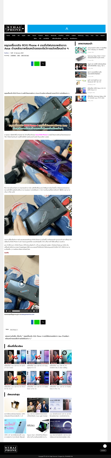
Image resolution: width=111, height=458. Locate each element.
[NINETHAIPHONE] (14, 29)
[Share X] (43, 63)
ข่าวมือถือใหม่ (13, 55)
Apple (23, 35)
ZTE (40, 38)
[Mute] (34, 311)
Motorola (53, 35)
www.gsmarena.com (27, 314)
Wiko (35, 38)
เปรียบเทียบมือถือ (56, 38)
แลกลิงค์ (103, 450)
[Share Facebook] (32, 63)
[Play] (6, 311)
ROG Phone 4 (13, 330)
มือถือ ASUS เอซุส (25, 55)
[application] (21, 284)
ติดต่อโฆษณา (73, 38)
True (92, 35)
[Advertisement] (55, 12)
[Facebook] (105, 446)
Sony (87, 35)
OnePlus (60, 35)
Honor (34, 35)
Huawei (40, 35)
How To (65, 38)
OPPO (67, 35)
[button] (21, 284)
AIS (19, 35)
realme (74, 35)
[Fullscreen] (37, 311)
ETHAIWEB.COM (68, 456)
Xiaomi (103, 35)
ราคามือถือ (46, 38)
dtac (29, 35)
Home (8, 35)
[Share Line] (37, 63)
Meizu (47, 35)
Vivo (97, 35)
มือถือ (13, 35)
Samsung (80, 35)
